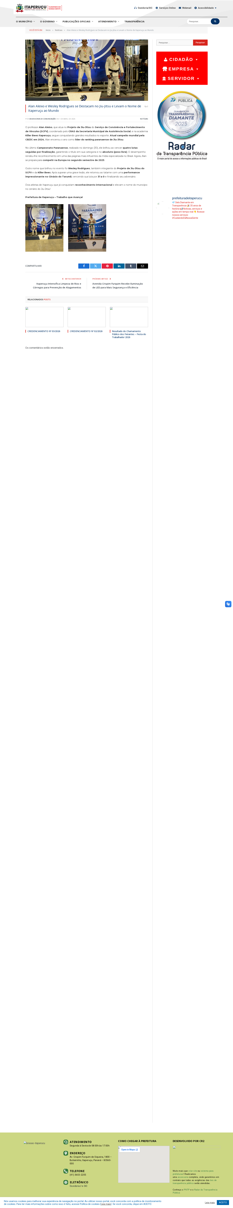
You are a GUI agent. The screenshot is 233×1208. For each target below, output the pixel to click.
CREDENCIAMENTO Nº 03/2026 (44, 331)
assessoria (183, 1177)
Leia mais (106, 1204)
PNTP (187, 1190)
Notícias (144, 119)
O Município (24, 21)
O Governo (47, 21)
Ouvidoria (75, 1186)
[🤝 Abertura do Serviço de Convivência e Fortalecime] (175, 903)
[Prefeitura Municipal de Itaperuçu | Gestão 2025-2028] (38, 8)
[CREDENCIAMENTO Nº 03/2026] (44, 317)
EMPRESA (181, 68)
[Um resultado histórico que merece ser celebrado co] (162, 454)
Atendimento (107, 21)
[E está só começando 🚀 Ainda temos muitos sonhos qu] (202, 238)
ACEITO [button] (223, 1202)
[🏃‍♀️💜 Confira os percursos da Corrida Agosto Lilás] (175, 361)
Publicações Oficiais (77, 21)
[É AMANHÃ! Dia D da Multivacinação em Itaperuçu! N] (188, 324)
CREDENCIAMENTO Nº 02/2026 (86, 331)
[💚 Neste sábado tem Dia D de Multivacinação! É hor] (162, 803)
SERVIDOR (181, 78)
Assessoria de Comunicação (42, 119)
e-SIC (84, 1186)
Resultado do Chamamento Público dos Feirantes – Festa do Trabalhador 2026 (129, 334)
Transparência (134, 21)
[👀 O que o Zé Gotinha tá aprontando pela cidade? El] (202, 730)
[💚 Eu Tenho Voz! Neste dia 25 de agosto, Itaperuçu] (188, 878)
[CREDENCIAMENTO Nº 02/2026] (87, 317)
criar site (192, 1171)
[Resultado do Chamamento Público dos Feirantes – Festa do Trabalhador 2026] (129, 317)
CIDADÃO (181, 59)
